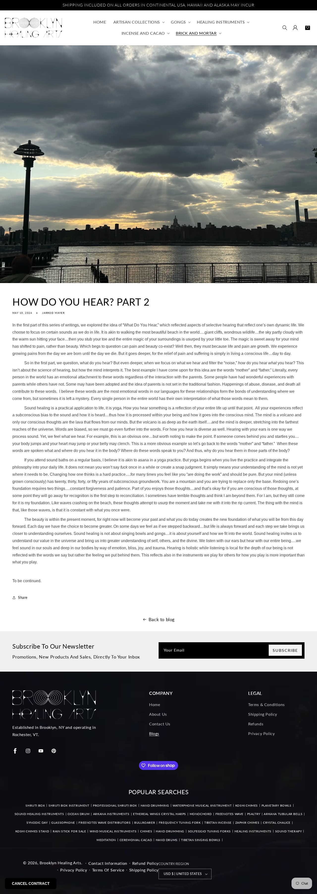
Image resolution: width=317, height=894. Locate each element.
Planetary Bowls (276, 805)
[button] (138, 22)
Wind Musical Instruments (113, 831)
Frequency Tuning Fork (180, 822)
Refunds (255, 723)
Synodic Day (37, 822)
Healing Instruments (253, 831)
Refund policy (145, 863)
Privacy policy (73, 870)
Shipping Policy (262, 714)
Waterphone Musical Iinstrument (202, 805)
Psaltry (253, 814)
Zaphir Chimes (247, 822)
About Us (158, 714)
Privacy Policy (261, 733)
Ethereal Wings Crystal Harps (159, 814)
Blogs (154, 733)
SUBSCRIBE (285, 650)
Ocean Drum (78, 814)
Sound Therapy (288, 831)
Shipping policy (144, 870)
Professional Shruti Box (115, 805)
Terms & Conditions (266, 704)
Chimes (146, 831)
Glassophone (63, 822)
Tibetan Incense (218, 822)
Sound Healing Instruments (39, 814)
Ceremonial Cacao (136, 840)
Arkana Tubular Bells (283, 814)
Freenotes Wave (229, 814)
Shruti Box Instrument (69, 805)
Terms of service (108, 870)
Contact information (107, 863)
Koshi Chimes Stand (32, 831)
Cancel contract (31, 883)
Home (154, 704)
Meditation (106, 840)
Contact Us (159, 723)
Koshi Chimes (246, 805)
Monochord (201, 814)
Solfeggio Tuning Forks (209, 831)
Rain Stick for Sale (69, 831)
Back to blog (162, 619)
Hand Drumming (155, 805)
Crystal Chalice (277, 822)
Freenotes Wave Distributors (105, 822)
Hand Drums (167, 840)
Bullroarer (144, 822)
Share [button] (22, 597)
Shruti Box (35, 805)
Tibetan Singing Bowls (200, 840)
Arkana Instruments (111, 814)
